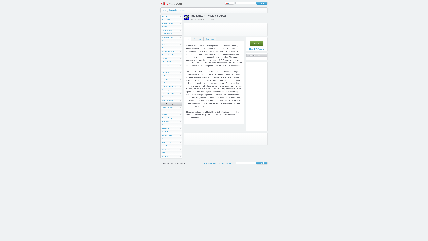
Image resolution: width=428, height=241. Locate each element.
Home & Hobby (166, 97)
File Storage (165, 76)
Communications (167, 34)
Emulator (164, 69)
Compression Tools (167, 37)
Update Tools (166, 149)
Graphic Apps (166, 90)
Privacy (221, 163)
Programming (166, 121)
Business (164, 27)
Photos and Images (167, 118)
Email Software (166, 62)
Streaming (165, 139)
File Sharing (165, 72)
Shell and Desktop (167, 135)
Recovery (165, 125)
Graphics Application (168, 93)
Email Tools (165, 65)
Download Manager (168, 51)
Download (210, 39)
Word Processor (166, 156)
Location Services (167, 107)
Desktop (164, 44)
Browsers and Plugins (168, 23)
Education (165, 58)
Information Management (179, 10)
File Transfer (165, 79)
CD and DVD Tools (167, 30)
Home (164, 10)
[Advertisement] (225, 29)
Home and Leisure (167, 100)
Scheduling (165, 128)
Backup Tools (166, 20)
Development (166, 48)
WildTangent (165, 153)
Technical (197, 39)
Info (187, 39)
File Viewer (165, 83)
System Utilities (166, 142)
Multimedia (165, 111)
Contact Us (229, 163)
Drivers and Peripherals (169, 55)
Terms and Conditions (210, 163)
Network (164, 114)
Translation (165, 146)
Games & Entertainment (169, 86)
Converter (165, 41)
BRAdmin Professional (256, 49)
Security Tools (166, 132)
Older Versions (254, 55)
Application (165, 16)
